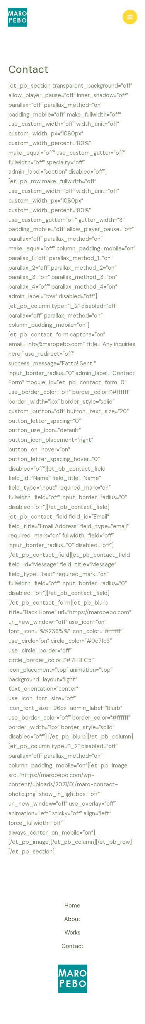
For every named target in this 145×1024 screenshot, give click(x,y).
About (72, 919)
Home (72, 905)
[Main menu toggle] (130, 17)
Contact (72, 946)
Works (72, 932)
